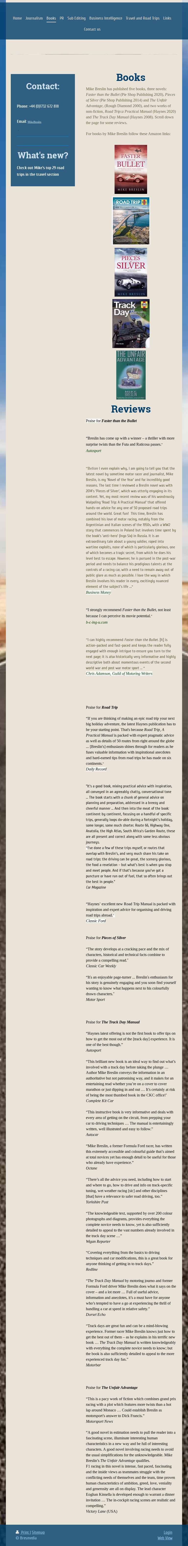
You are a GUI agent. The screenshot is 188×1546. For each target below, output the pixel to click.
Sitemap (38, 1532)
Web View (165, 1538)
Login (168, 1532)
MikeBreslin (34, 121)
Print (25, 1532)
